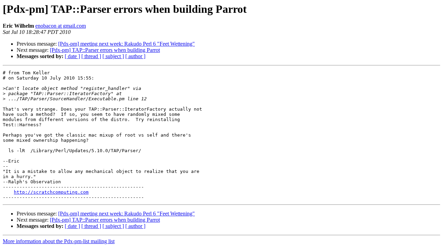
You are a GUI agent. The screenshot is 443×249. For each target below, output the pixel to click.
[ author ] (135, 56)
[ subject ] (113, 56)
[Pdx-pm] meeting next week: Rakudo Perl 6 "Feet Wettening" (126, 44)
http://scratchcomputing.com (51, 192)
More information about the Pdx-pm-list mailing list (59, 241)
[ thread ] (91, 56)
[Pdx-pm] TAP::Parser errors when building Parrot (105, 50)
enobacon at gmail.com (60, 26)
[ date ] (72, 56)
